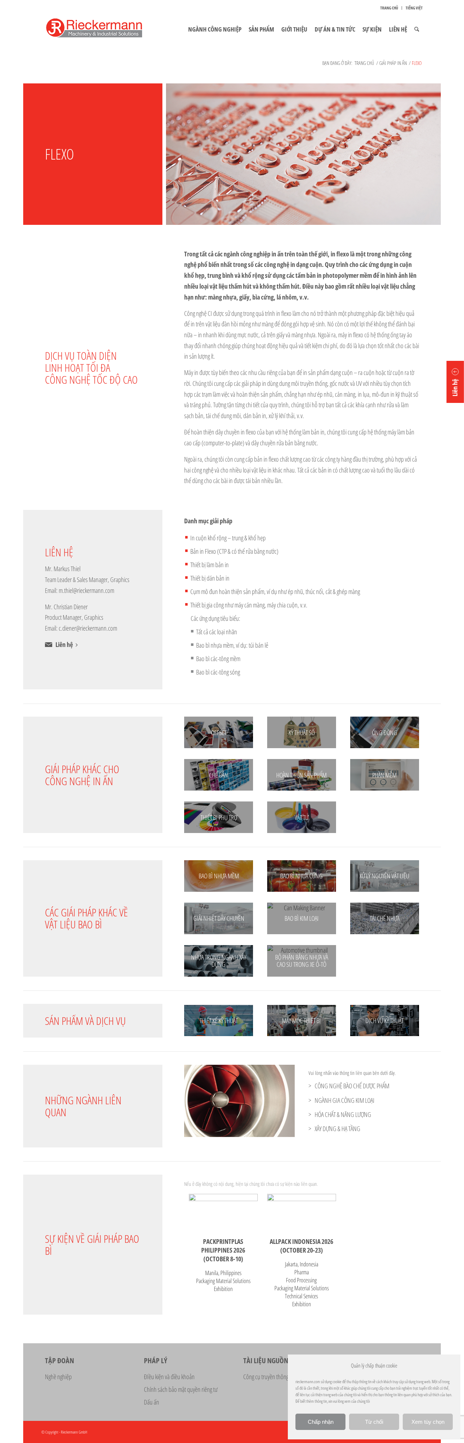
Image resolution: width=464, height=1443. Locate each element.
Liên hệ (64, 644)
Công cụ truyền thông (266, 1376)
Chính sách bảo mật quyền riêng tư (181, 1389)
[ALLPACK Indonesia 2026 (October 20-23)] (301, 1211)
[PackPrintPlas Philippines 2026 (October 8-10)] (223, 1211)
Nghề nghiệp (58, 1376)
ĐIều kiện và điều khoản (169, 1376)
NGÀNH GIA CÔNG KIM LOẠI (344, 1100)
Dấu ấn (151, 1402)
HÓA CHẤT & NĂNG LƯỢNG (343, 1114)
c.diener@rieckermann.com (88, 628)
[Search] (417, 29)
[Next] (278, 1101)
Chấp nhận (321, 1422)
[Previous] (200, 1101)
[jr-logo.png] (103, 29)
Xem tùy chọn (427, 1422)
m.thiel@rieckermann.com (86, 590)
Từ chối (374, 1422)
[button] (455, 382)
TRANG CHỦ (389, 8)
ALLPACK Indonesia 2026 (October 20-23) (301, 1245)
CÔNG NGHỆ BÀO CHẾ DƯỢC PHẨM (352, 1085)
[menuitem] (389, 8)
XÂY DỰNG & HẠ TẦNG (337, 1128)
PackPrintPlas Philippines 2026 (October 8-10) (223, 1250)
